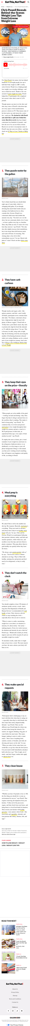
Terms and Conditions (15, 999)
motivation (5, 427)
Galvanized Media (13, 1020)
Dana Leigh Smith (8, 57)
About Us (15, 989)
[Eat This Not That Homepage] (15, 2)
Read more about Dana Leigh (8, 834)
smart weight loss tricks (15, 94)
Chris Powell (8, 80)
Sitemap (15, 995)
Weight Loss (9, 6)
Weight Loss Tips (13, 845)
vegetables (14, 814)
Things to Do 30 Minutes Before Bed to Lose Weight (14, 344)
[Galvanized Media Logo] (15, 1017)
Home (2, 6)
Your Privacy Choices (16, 1025)
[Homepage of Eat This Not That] (15, 984)
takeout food (7, 756)
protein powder (16, 552)
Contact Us (15, 1002)
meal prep (24, 526)
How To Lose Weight (9, 843)
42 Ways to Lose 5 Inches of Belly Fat (15, 132)
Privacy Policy (15, 992)
